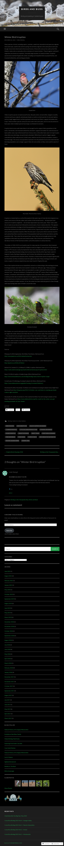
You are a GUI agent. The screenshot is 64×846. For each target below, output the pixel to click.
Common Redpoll (11, 429)
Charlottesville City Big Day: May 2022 (15, 816)
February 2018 (8, 668)
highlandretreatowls (10, 762)
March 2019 (8, 617)
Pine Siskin (21, 437)
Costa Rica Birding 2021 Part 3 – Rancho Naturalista (19, 825)
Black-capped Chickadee (38, 426)
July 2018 (7, 645)
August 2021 (8, 576)
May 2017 (7, 709)
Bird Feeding (10, 426)
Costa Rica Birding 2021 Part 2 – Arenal (15, 829)
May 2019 (7, 612)
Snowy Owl (25, 440)
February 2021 (8, 580)
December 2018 (9, 622)
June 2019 (7, 608)
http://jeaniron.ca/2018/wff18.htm (14, 363)
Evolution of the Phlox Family (12, 734)
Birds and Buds (32, 9)
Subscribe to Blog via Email (13, 514)
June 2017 (7, 704)
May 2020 (7, 589)
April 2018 (7, 658)
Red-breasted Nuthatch (47, 437)
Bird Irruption (22, 426)
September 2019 (9, 599)
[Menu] (4, 29)
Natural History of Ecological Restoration (16, 729)
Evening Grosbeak (46, 429)
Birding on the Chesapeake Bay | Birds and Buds (24, 499)
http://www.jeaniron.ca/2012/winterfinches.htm (18, 356)
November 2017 (9, 681)
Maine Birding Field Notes (12, 739)
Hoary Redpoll (10, 433)
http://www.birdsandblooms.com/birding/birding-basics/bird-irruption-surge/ (27, 376)
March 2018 (8, 663)
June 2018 (7, 649)
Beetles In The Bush (10, 766)
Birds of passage (9, 771)
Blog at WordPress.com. (13, 843)
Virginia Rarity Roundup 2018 (13, 452)
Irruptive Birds (24, 433)
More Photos (8, 788)
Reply (10, 493)
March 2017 (8, 718)
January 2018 (8, 672)
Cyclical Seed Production (28, 429)
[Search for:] (32, 549)
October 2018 (8, 631)
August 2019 (8, 603)
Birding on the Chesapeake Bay (50, 452)
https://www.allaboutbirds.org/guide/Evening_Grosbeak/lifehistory (23, 383)
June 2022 (7, 571)
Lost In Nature (8, 757)
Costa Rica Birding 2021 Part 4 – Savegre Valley (18, 820)
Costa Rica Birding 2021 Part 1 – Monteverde (17, 834)
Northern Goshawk (48, 433)
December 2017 (9, 677)
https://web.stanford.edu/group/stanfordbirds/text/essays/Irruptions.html (25, 369)
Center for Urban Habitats (19, 421)
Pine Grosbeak (10, 437)
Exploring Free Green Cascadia (13, 743)
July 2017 (7, 700)
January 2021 (8, 585)
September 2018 (9, 635)
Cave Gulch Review (9, 748)
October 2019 (8, 594)
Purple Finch (32, 437)
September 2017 (9, 691)
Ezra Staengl (21, 40)
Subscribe (9, 530)
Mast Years (35, 433)
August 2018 (8, 640)
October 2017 (8, 686)
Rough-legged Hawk (12, 440)
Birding (10, 421)
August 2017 (8, 695)
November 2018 (9, 626)
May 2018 (7, 654)
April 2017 (7, 713)
